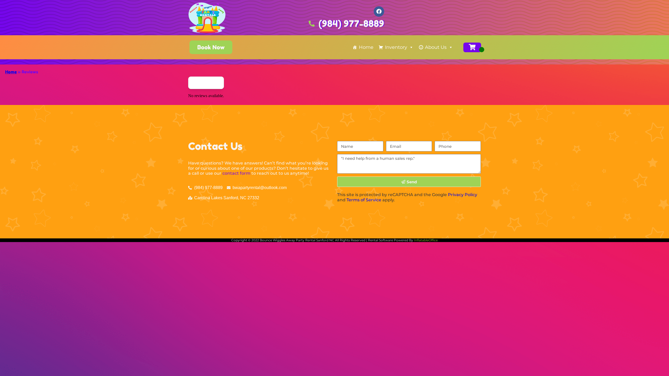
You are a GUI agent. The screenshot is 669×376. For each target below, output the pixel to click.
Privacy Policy (462, 194)
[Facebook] (379, 11)
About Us (436, 47)
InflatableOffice (426, 240)
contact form (236, 173)
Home (366, 47)
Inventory (396, 47)
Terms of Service (364, 199)
